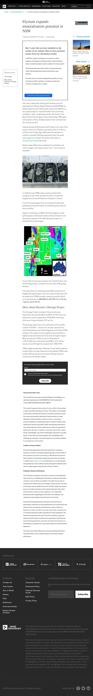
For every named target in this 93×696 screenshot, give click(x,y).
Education (56, 6)
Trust (63, 6)
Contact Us (7, 582)
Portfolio (12, 6)
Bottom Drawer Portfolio (9, 611)
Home (6, 12)
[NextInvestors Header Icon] (46, 2)
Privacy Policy (31, 601)
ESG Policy (30, 597)
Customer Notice (33, 582)
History (6, 594)
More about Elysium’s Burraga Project (10, 81)
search (88, 6)
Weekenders (36, 6)
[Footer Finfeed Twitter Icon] (83, 688)
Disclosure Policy (38, 461)
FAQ (4, 598)
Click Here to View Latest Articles (38, 95)
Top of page (8, 77)
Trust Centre (8, 586)
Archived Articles (16, 12)
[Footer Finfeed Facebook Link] (78, 688)
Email (26, 368)
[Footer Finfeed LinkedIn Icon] (88, 688)
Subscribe (45, 381)
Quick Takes (46, 6)
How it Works (8, 590)
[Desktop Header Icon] (5, 6)
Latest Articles (24, 6)
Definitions (7, 602)
